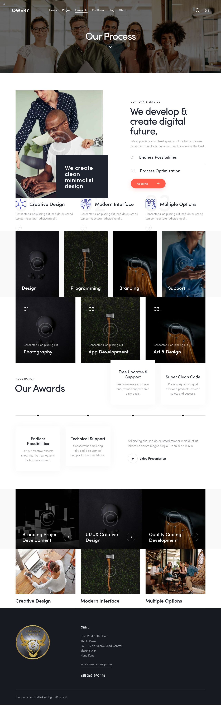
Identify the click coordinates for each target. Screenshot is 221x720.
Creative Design (47, 204)
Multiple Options (178, 204)
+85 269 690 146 (93, 675)
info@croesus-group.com (96, 664)
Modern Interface (114, 204)
